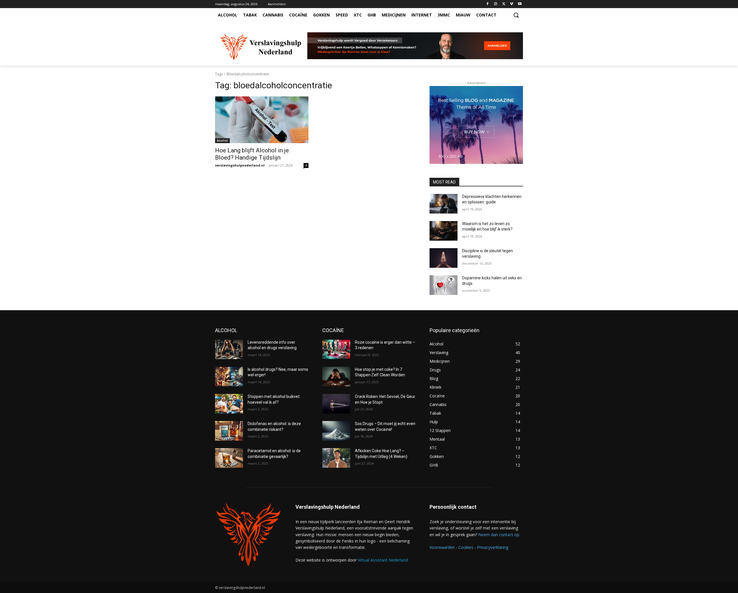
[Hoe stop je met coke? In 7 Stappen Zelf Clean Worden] (336, 376)
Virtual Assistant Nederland (383, 560)
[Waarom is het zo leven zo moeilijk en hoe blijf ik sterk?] (444, 231)
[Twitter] (503, 4)
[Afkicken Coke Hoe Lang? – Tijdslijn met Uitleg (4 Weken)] (336, 458)
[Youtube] (519, 4)
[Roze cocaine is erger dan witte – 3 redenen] (336, 349)
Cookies (465, 547)
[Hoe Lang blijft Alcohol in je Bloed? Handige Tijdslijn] (261, 119)
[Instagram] (495, 4)
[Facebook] (487, 4)
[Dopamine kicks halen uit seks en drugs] (444, 285)
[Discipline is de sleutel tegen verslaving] (444, 258)
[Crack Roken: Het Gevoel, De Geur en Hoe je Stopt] (336, 404)
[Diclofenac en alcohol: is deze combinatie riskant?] (229, 431)
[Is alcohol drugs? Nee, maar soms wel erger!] (229, 376)
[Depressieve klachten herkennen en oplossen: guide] (444, 204)
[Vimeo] (511, 4)
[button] (516, 15)
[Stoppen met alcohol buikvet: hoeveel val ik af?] (229, 404)
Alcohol (222, 141)
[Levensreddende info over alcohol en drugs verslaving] (229, 349)
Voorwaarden (442, 547)
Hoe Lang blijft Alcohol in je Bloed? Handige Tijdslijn (252, 154)
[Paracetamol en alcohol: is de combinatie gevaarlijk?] (229, 458)
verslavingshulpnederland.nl (240, 165)
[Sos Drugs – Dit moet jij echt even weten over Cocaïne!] (336, 431)
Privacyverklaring (492, 547)
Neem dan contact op (498, 534)
